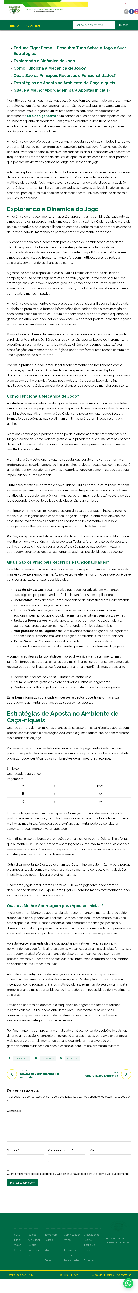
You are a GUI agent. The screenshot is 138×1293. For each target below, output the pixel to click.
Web (93, 1150)
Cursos (18, 1250)
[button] (128, 1283)
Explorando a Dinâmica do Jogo (44, 60)
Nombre (13, 1150)
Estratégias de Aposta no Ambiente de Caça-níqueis (64, 82)
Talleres (32, 1234)
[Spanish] (125, 7)
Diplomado (90, 1260)
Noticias (32, 1245)
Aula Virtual (34, 1240)
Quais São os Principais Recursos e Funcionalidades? (65, 75)
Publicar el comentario (22, 1182)
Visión (17, 1245)
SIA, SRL (31, 1275)
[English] (125, 3)
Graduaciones (91, 1234)
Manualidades (71, 1260)
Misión (17, 1240)
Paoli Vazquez (21, 1058)
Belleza (49, 1240)
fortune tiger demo (41, 116)
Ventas (68, 1240)
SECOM (18, 1234)
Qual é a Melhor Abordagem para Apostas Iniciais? (62, 90)
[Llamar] (126, 11)
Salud (87, 1250)
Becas (48, 1260)
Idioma (48, 1250)
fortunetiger (72, 1058)
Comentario (15, 1110)
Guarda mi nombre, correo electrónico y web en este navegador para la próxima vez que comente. (68, 1173)
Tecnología (51, 1234)
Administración (72, 1234)
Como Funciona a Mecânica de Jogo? (50, 68)
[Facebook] (131, 11)
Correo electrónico (60, 1150)
